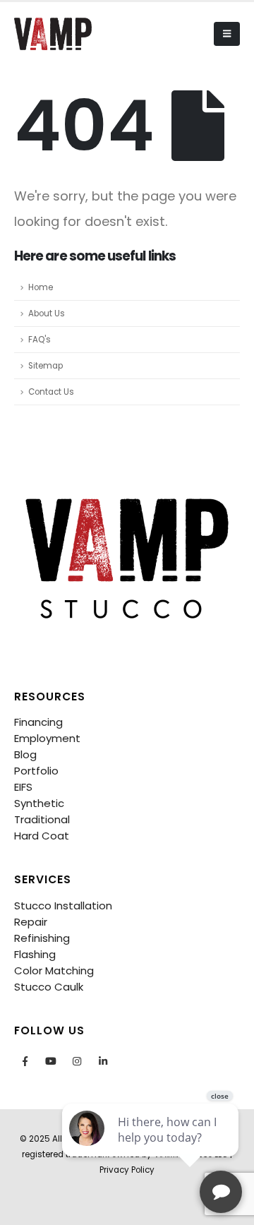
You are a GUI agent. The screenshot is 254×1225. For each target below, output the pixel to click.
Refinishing (42, 938)
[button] (227, 34)
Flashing (35, 954)
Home (40, 287)
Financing (38, 722)
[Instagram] (76, 1061)
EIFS (23, 786)
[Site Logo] (53, 33)
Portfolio (36, 770)
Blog (25, 754)
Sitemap (45, 365)
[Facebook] (24, 1061)
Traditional (42, 819)
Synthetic (39, 803)
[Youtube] (50, 1061)
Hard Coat (41, 835)
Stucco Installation (63, 905)
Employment (47, 738)
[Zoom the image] (127, 491)
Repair (30, 921)
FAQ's (39, 339)
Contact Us (51, 392)
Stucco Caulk (48, 986)
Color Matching (54, 970)
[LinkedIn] (103, 1061)
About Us (46, 313)
